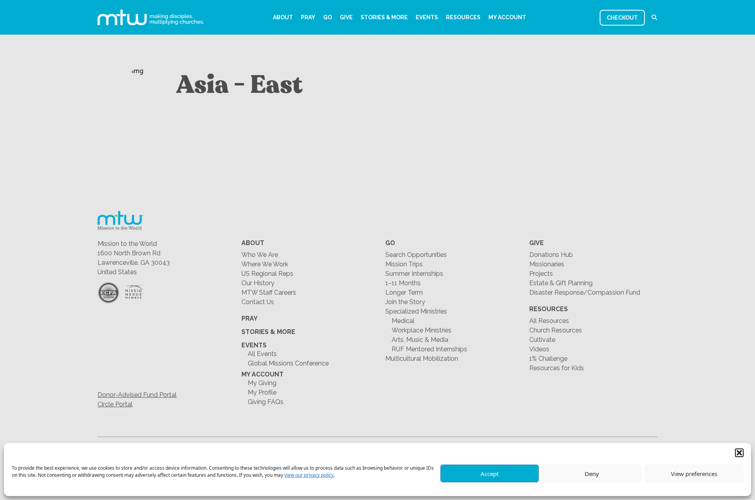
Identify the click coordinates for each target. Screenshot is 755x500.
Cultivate (542, 339)
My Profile (262, 392)
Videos (539, 349)
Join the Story (405, 302)
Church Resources (555, 330)
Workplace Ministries (421, 330)
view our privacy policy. (309, 475)
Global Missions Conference (288, 363)
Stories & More (384, 17)
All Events (262, 354)
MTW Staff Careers (268, 292)
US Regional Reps (267, 273)
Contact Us (257, 302)
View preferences (694, 474)
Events (427, 17)
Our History (257, 283)
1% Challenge (548, 358)
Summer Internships (414, 273)
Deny (592, 474)
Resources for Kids (556, 368)
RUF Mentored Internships (429, 349)
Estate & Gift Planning (561, 283)
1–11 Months (403, 283)
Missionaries (546, 264)
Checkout (622, 18)
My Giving (262, 383)
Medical (403, 321)
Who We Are (259, 254)
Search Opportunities (416, 254)
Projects (541, 273)
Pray (308, 17)
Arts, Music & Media (420, 339)
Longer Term (404, 292)
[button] (739, 453)
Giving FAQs (266, 402)
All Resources (549, 321)
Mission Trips (404, 264)
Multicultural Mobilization (421, 358)
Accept (490, 474)
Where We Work (264, 264)
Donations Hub (551, 254)
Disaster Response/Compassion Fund (584, 292)
